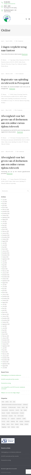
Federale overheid (14, 413)
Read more (25, 54)
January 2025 (5, 233)
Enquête (8, 413)
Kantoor (8, 62)
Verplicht (24, 64)
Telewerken (8, 64)
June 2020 (4, 328)
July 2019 (4, 348)
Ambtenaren (4, 407)
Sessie (23, 62)
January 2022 (5, 294)
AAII (11, 401)
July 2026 (4, 199)
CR (11, 138)
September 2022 (5, 280)
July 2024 (4, 243)
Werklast (3, 102)
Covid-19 (17, 410)
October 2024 (5, 239)
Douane (3, 413)
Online (20, 62)
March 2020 (4, 334)
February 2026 (5, 209)
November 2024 (5, 237)
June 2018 (4, 367)
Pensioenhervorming (6, 383)
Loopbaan (13, 418)
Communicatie (5, 410)
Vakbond (20, 64)
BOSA (11, 94)
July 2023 (4, 261)
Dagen (14, 60)
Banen (23, 407)
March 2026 (4, 207)
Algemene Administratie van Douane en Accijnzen (11, 404)
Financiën (21, 60)
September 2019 (5, 346)
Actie (14, 401)
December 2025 (5, 211)
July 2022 (4, 284)
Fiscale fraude (4, 415)
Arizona (18, 407)
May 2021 (4, 308)
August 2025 (5, 219)
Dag (11, 60)
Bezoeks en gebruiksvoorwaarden (9, 468)
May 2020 (4, 330)
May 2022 (4, 288)
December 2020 (5, 318)
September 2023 (5, 259)
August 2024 (5, 241)
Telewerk (3, 64)
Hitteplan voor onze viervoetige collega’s (10, 392)
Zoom (6, 66)
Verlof (9, 427)
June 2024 (4, 245)
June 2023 (4, 263)
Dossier (25, 410)
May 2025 (4, 225)
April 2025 (4, 227)
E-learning (19, 94)
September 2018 (5, 363)
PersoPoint (23, 98)
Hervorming (4, 418)
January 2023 (5, 273)
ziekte (17, 427)
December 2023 (5, 253)
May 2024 (4, 247)
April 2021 (4, 310)
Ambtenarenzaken (12, 407)
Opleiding (10, 98)
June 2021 (4, 306)
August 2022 (5, 282)
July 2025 (4, 221)
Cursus (15, 94)
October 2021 (5, 300)
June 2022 (4, 286)
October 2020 (5, 322)
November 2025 (5, 213)
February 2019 (5, 354)
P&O (17, 421)
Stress (12, 424)
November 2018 (5, 359)
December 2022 (5, 274)
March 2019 (4, 352)
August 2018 (5, 365)
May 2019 (4, 350)
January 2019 (5, 356)
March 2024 (4, 249)
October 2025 (5, 215)
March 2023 (4, 269)
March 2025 (4, 229)
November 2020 (5, 320)
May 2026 (4, 203)
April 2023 (4, 267)
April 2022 (4, 290)
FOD (25, 60)
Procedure (19, 142)
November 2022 (5, 276)
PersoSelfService (5, 100)
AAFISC (7, 401)
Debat (17, 60)
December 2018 (5, 358)
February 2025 (5, 231)
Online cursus (4, 98)
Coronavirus (11, 410)
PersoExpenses (16, 98)
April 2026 (4, 205)
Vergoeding (26, 100)
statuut (8, 424)
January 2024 (5, 251)
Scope (11, 100)
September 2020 (5, 324)
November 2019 (5, 342)
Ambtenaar (25, 404)
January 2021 (5, 316)
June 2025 (4, 223)
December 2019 (5, 340)
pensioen (21, 421)
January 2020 (5, 338)
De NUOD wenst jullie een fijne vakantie (10, 379)
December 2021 (5, 296)
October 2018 (5, 361)
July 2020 (4, 326)
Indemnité (11, 140)
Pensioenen (27, 421)
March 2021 (4, 312)
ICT (8, 418)
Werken (3, 66)
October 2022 (5, 278)
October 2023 (5, 257)
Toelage (21, 424)
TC (13, 100)
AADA (3, 401)
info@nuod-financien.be (9, 3)
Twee (16, 64)
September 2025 (5, 217)
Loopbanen (18, 418)
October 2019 (5, 344)
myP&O (13, 96)
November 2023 (5, 255)
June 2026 (4, 201)
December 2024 (5, 235)
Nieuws (4, 60)
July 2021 (4, 304)
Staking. (3, 424)
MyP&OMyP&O (17, 140)
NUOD (16, 62)
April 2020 (4, 332)
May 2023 (4, 265)
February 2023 (5, 271)
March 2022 (4, 292)
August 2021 (5, 302)
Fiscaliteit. (11, 415)
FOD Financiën (7, 96)
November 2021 (5, 298)
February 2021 (5, 314)
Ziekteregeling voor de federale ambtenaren (11, 375)
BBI (26, 407)
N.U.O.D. (12, 62)
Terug (13, 64)
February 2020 (5, 336)
